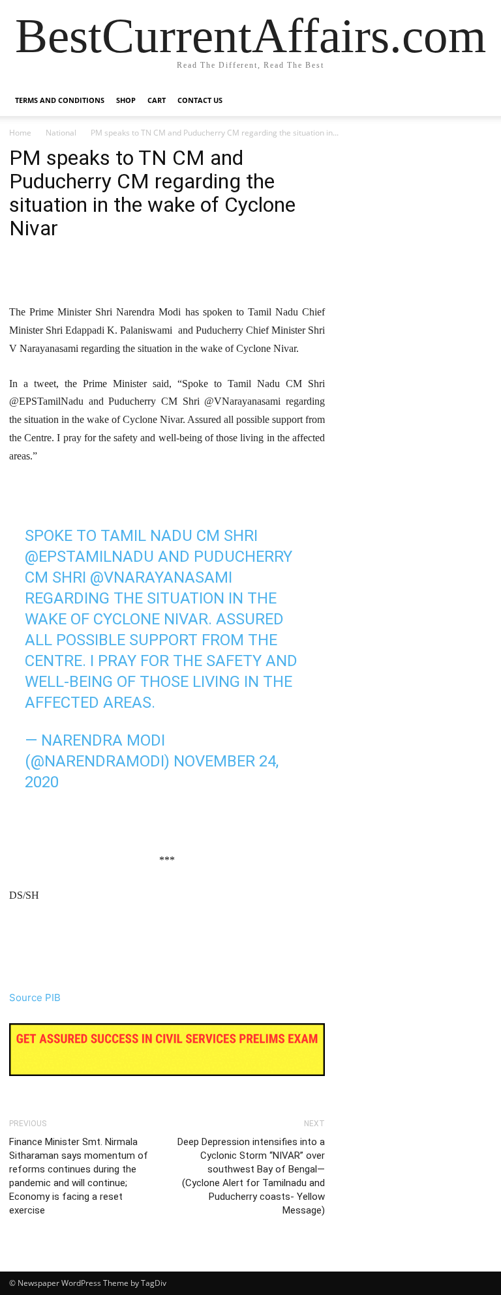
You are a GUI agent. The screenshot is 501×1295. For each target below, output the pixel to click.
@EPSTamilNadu (89, 556)
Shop (126, 100)
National (61, 132)
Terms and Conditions (59, 100)
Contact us (199, 100)
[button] (476, 101)
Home (20, 132)
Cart (156, 100)
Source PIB (35, 997)
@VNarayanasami (161, 577)
